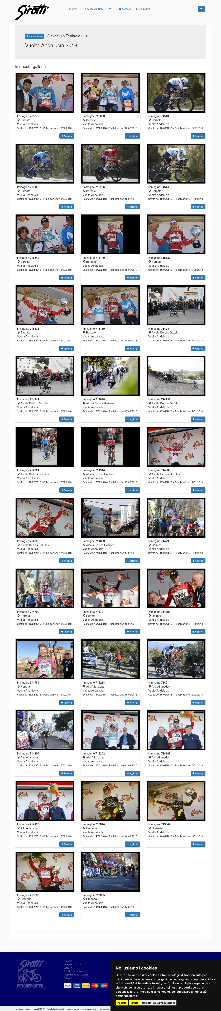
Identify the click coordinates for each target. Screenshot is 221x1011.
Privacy (68, 978)
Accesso (126, 9)
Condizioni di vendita (75, 971)
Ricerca (73, 9)
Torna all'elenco (34, 36)
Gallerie (68, 967)
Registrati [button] (144, 9)
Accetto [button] (122, 1002)
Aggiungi (67, 135)
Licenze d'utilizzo (94, 9)
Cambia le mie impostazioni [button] (158, 1002)
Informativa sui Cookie (76, 974)
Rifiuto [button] (134, 1002)
